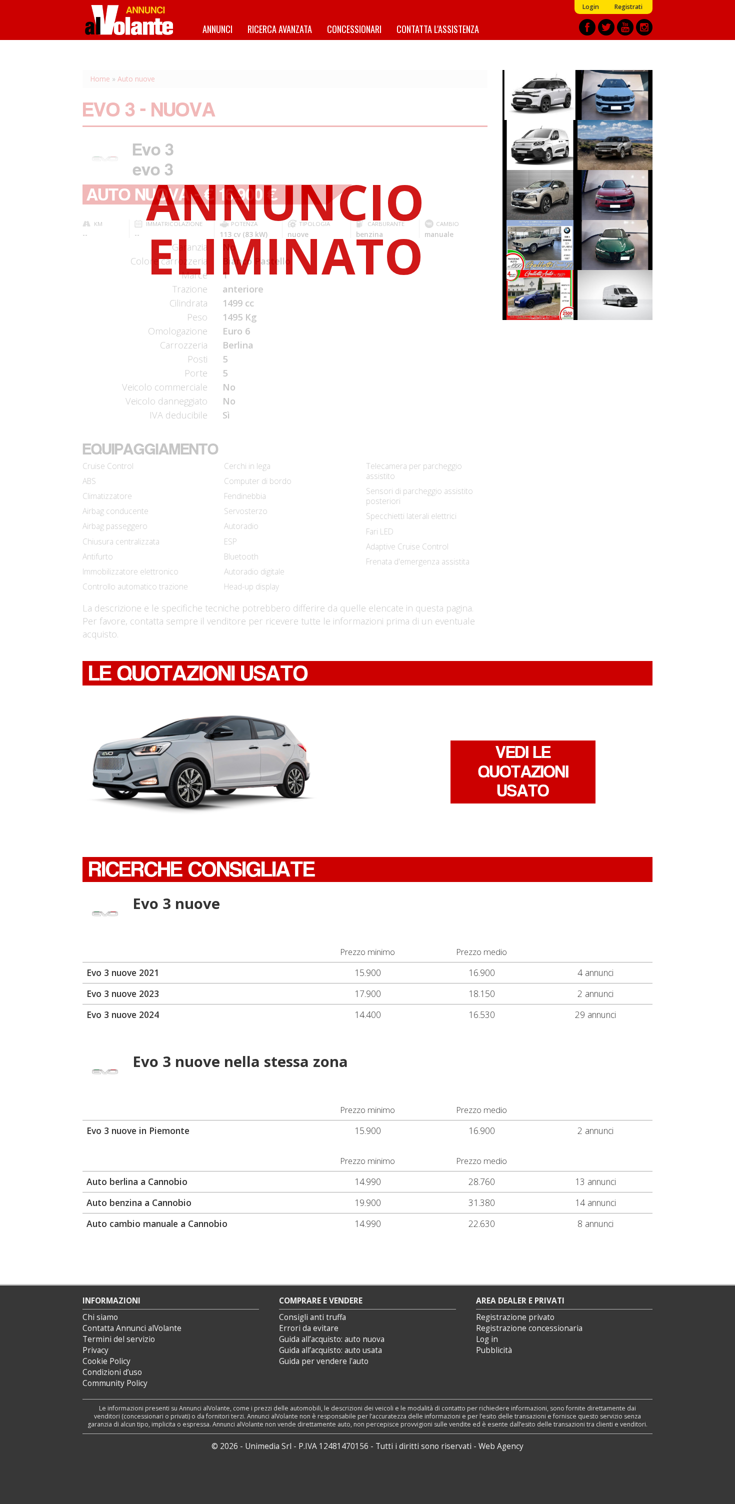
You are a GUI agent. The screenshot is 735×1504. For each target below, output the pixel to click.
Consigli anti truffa (312, 1317)
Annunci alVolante (129, 20)
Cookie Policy (106, 1361)
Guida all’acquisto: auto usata (330, 1350)
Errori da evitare (308, 1328)
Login (590, 6)
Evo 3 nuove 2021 (122, 972)
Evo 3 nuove (176, 904)
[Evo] (105, 914)
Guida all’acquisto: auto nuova (331, 1339)
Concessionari (354, 29)
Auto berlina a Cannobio (137, 1182)
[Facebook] (587, 27)
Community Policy (115, 1383)
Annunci (217, 29)
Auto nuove (136, 79)
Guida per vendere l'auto (323, 1361)
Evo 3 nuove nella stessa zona (240, 1062)
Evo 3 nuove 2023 (122, 994)
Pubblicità (494, 1350)
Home (100, 79)
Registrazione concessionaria (529, 1328)
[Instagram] (644, 27)
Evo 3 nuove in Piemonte (138, 1130)
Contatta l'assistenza (437, 29)
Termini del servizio (118, 1339)
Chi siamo (100, 1317)
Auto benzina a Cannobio (139, 1202)
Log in (487, 1339)
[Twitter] (606, 27)
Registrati (628, 6)
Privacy (95, 1350)
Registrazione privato (515, 1317)
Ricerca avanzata (280, 29)
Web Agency (501, 1446)
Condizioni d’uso (112, 1372)
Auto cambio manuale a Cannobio (157, 1224)
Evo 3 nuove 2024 (122, 1014)
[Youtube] (625, 27)
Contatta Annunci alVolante (132, 1328)
